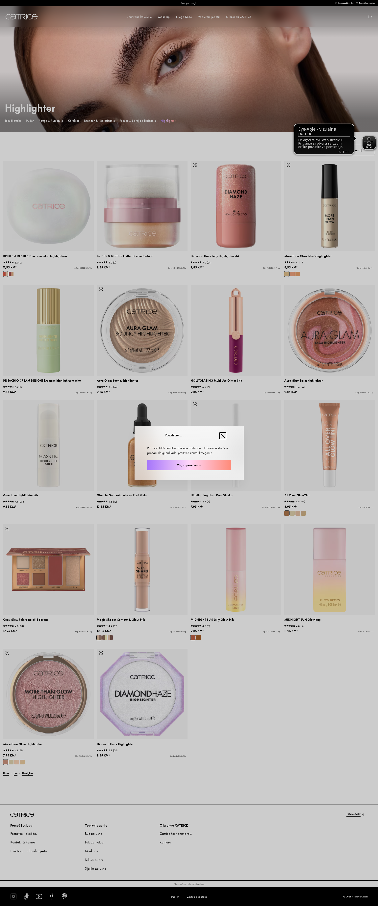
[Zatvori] (222, 435)
